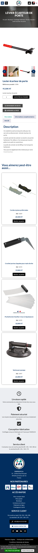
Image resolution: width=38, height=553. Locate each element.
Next (33, 71)
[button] (2, 3)
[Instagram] (25, 531)
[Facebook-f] (13, 531)
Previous (4, 71)
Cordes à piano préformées (19, 210)
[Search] (6, 3)
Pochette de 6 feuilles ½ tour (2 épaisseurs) (19, 317)
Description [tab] (8, 117)
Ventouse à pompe (19, 370)
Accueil (5, 19)
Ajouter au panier (21, 97)
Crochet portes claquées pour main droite (19, 263)
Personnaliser (27, 550)
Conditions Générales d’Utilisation (19, 545)
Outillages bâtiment (19, 19)
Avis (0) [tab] (7, 120)
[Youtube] (17, 531)
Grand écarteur (8, 152)
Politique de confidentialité (25, 539)
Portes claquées (30, 19)
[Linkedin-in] (21, 531)
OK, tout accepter (12, 550)
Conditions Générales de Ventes (19, 542)
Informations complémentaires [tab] (24, 117)
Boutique (10, 19)
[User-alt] (29, 3)
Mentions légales (10, 539)
